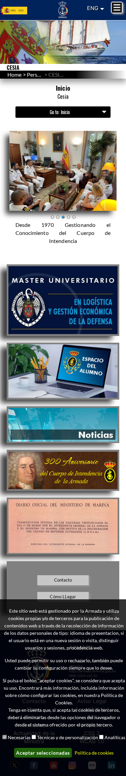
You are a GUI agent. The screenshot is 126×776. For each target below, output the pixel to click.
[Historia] (63, 470)
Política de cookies (94, 753)
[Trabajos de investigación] (63, 371)
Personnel (38, 74)
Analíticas (114, 737)
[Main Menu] (117, 7)
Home (14, 74)
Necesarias (19, 737)
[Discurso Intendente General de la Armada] (63, 526)
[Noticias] (63, 424)
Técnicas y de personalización (67, 737)
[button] (63, 171)
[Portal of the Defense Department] (21, 10)
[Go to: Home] (63, 9)
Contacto (63, 580)
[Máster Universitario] (63, 300)
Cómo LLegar (63, 596)
